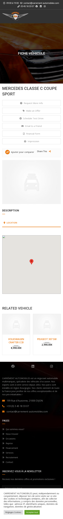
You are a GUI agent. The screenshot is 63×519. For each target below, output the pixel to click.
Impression (33, 141)
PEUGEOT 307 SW (47, 339)
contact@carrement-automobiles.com (41, 3)
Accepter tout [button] (32, 512)
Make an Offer (33, 110)
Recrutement (12, 457)
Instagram (51, 366)
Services (9, 452)
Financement (12, 448)
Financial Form (33, 133)
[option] (31, 182)
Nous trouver (12, 434)
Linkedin (33, 366)
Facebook (13, 366)
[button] (31, 262)
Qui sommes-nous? (15, 429)
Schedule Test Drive (33, 118)
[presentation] (6, 333)
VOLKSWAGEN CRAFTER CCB (16, 341)
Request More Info (33, 103)
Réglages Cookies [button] (13, 512)
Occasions (11, 438)
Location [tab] (11, 222)
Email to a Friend (33, 126)
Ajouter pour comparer (22, 151)
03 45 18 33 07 (27, 6)
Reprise (9, 443)
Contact (9, 462)
